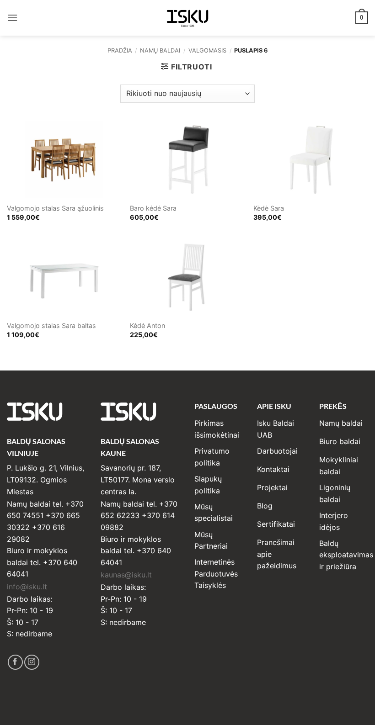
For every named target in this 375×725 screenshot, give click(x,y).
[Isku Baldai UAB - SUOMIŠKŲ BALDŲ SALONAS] (187, 17)
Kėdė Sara (268, 208)
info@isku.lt (27, 586)
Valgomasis (207, 50)
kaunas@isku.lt (126, 574)
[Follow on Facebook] (15, 662)
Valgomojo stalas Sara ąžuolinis (55, 208)
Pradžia (119, 50)
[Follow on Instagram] (31, 662)
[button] (12, 17)
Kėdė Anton (147, 325)
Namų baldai (160, 50)
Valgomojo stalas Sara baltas (51, 325)
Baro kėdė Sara (153, 208)
